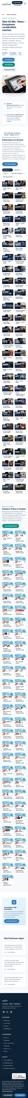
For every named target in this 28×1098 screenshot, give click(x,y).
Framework (6, 1040)
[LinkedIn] (7, 1011)
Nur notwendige (8, 1095)
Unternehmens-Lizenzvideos (14, 119)
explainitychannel (8, 513)
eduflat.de (11, 107)
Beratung (6, 1026)
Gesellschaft (7, 170)
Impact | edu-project (9, 1043)
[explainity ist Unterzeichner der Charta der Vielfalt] (19, 1078)
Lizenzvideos (7, 1023)
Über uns (6, 1037)
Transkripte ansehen (11, 921)
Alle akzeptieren (20, 1095)
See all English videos (11, 526)
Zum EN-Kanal (9, 64)
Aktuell (5, 1051)
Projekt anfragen (17, 2)
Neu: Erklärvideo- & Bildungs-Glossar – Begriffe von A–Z (12, 134)
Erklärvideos (7, 1020)
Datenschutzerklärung (7, 1091)
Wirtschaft (18, 170)
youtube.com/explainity (18, 159)
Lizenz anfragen (11, 118)
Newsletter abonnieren (9, 1068)
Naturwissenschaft (8, 176)
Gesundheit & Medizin (18, 173)
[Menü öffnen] (25, 3)
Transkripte (6, 1046)
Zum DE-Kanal (9, 59)
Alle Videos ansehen (10, 164)
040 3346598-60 (17, 5)
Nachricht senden (8, 1065)
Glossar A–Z (7, 1048)
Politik (6, 173)
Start (3, 14)
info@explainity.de (8, 1063)
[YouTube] (3, 1011)
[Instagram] (11, 1011)
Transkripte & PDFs (9, 70)
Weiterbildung (7, 1028)
